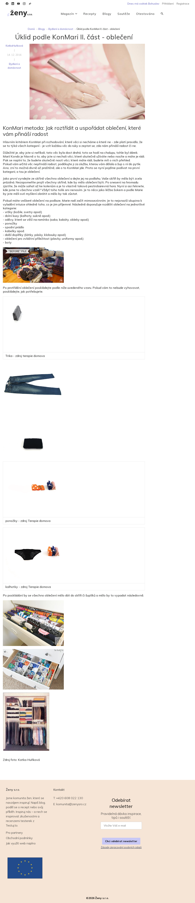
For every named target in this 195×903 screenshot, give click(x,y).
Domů (31, 28)
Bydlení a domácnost (60, 28)
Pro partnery (14, 833)
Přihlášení (168, 3)
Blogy (106, 14)
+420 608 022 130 (69, 798)
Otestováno (145, 14)
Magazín (67, 14)
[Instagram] (24, 3)
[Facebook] (7, 3)
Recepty (89, 14)
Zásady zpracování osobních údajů (121, 847)
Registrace (183, 3)
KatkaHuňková (14, 45)
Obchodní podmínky (19, 838)
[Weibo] (30, 3)
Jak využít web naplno (21, 843)
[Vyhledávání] (162, 13)
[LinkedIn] (12, 3)
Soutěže (123, 14)
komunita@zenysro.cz (71, 804)
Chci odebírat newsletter (121, 841)
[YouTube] (18, 3)
